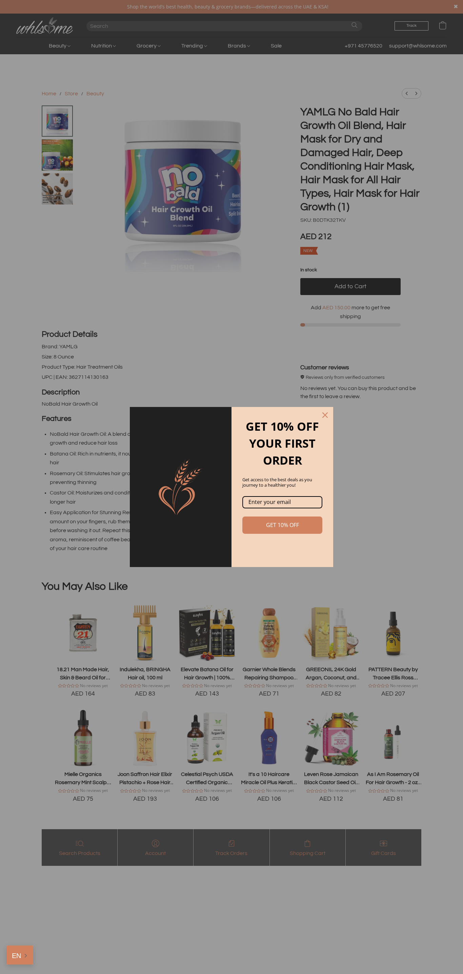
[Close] (325, 415)
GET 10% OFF (282, 525)
